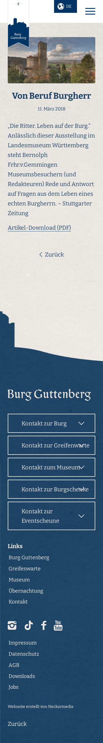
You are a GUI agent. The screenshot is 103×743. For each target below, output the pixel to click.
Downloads (22, 676)
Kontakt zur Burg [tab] (44, 423)
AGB (14, 665)
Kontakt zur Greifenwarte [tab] (55, 445)
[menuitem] (87, 11)
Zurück (54, 254)
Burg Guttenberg (29, 557)
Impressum (23, 643)
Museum (19, 580)
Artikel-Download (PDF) (39, 227)
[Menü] (87, 11)
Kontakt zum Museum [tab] (50, 467)
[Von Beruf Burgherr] (51, 60)
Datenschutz (24, 654)
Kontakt (18, 602)
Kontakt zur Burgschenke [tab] (55, 489)
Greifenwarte (25, 569)
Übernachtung (26, 591)
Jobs (14, 687)
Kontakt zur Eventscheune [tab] (40, 516)
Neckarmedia (61, 706)
